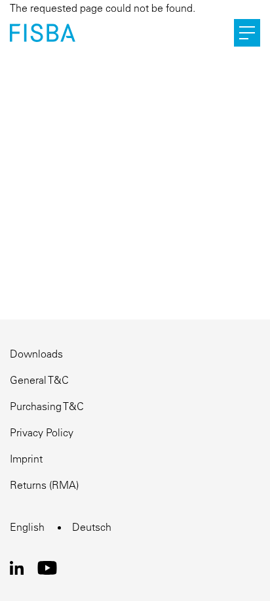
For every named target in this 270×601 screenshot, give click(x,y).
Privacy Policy (41, 432)
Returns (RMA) (44, 484)
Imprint (26, 458)
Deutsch (91, 526)
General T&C (39, 379)
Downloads (36, 353)
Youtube (47, 568)
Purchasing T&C (47, 406)
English (27, 526)
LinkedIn (17, 568)
